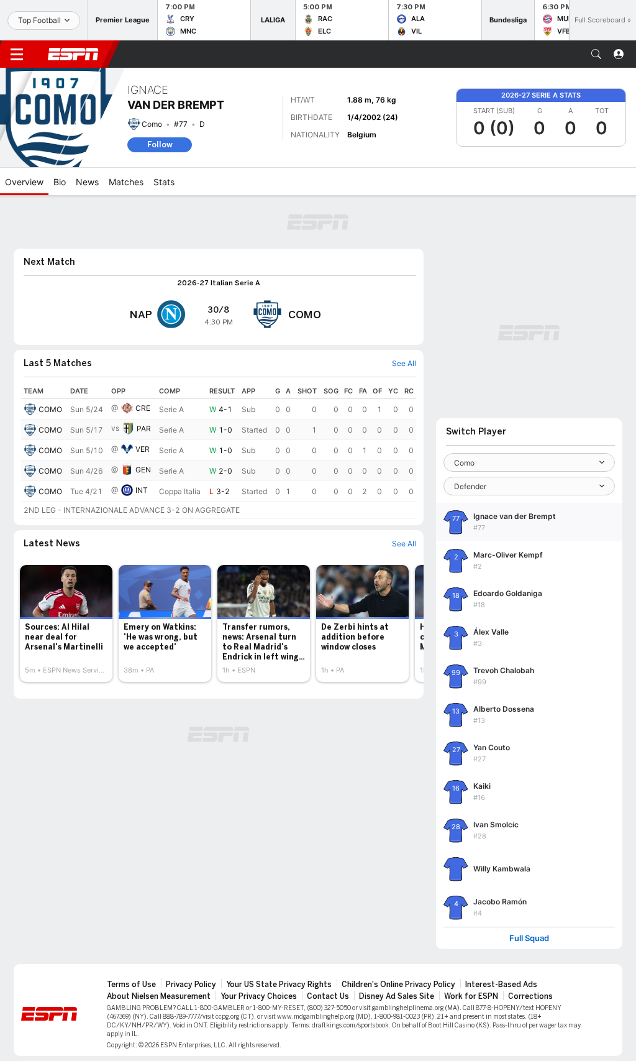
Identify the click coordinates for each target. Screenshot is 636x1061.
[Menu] (17, 54)
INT (141, 490)
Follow (160, 144)
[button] (596, 54)
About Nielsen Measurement (159, 996)
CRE (142, 408)
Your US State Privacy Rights (279, 984)
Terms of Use (131, 984)
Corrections (530, 996)
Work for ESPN (471, 996)
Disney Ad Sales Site (396, 996)
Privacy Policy (191, 984)
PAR (144, 428)
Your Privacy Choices (258, 996)
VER (142, 449)
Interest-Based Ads (501, 984)
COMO (50, 409)
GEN (143, 469)
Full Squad (529, 938)
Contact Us (328, 996)
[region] (218, 451)
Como (152, 124)
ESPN (73, 54)
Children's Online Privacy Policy (398, 984)
